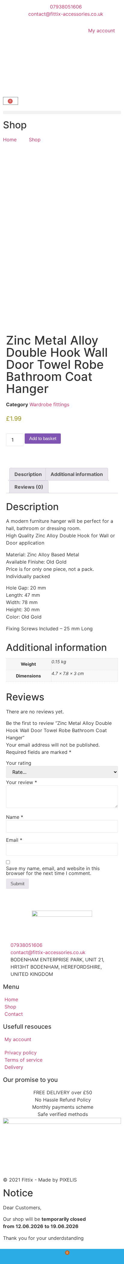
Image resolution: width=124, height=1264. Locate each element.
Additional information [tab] (77, 474)
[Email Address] (103, 1256)
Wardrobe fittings (49, 404)
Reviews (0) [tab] (28, 487)
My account (101, 30)
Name (14, 817)
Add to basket (42, 438)
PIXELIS (68, 1180)
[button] (62, 112)
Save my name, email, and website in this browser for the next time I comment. (53, 871)
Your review (21, 782)
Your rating (18, 763)
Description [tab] (28, 474)
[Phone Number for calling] (20, 1256)
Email (14, 840)
